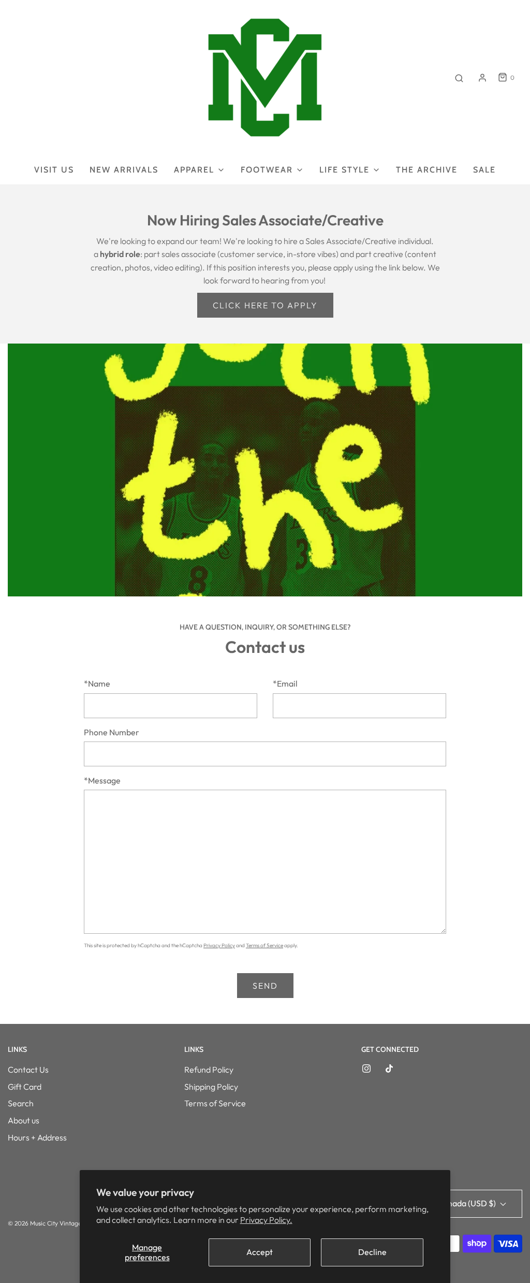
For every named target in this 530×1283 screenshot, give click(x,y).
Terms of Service (264, 945)
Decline (372, 1252)
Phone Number (111, 732)
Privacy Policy (219, 945)
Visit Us (54, 170)
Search (21, 1103)
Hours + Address (37, 1137)
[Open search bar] (459, 77)
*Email (285, 683)
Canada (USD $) (467, 1203)
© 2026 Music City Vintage (44, 1223)
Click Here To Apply (265, 305)
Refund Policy (208, 1069)
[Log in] (482, 77)
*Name (97, 683)
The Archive (427, 170)
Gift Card (24, 1086)
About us (23, 1120)
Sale (484, 170)
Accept (259, 1252)
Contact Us (28, 1069)
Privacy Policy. (266, 1220)
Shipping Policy (211, 1086)
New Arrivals (124, 170)
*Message (102, 780)
